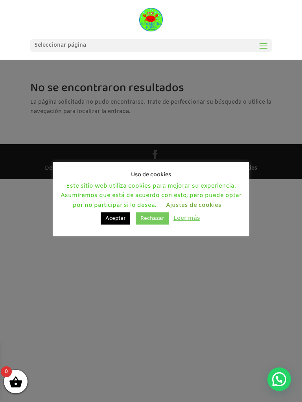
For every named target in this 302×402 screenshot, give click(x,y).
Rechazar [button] (152, 218)
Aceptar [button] (115, 218)
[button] (279, 379)
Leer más (186, 218)
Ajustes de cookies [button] (193, 205)
